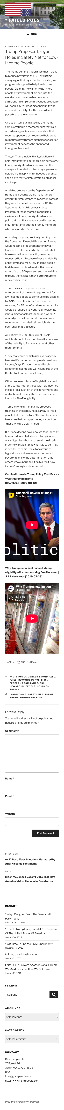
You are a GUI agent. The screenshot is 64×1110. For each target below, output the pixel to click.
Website (10, 813)
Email (9, 796)
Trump (49, 694)
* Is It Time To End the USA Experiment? (29, 943)
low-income (18, 694)
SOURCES (43, 686)
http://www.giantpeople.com (22, 1080)
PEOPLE (31, 686)
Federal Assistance (24, 683)
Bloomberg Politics (32, 680)
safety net (35, 694)
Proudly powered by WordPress (22, 1101)
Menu (34, 33)
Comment (12, 730)
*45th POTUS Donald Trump (29, 677)
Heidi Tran (39, 46)
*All (52, 677)
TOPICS (15, 689)
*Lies (13, 680)
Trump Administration (26, 697)
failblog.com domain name (21, 954)
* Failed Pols (22, 20)
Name (9, 778)
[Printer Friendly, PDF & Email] (21, 661)
